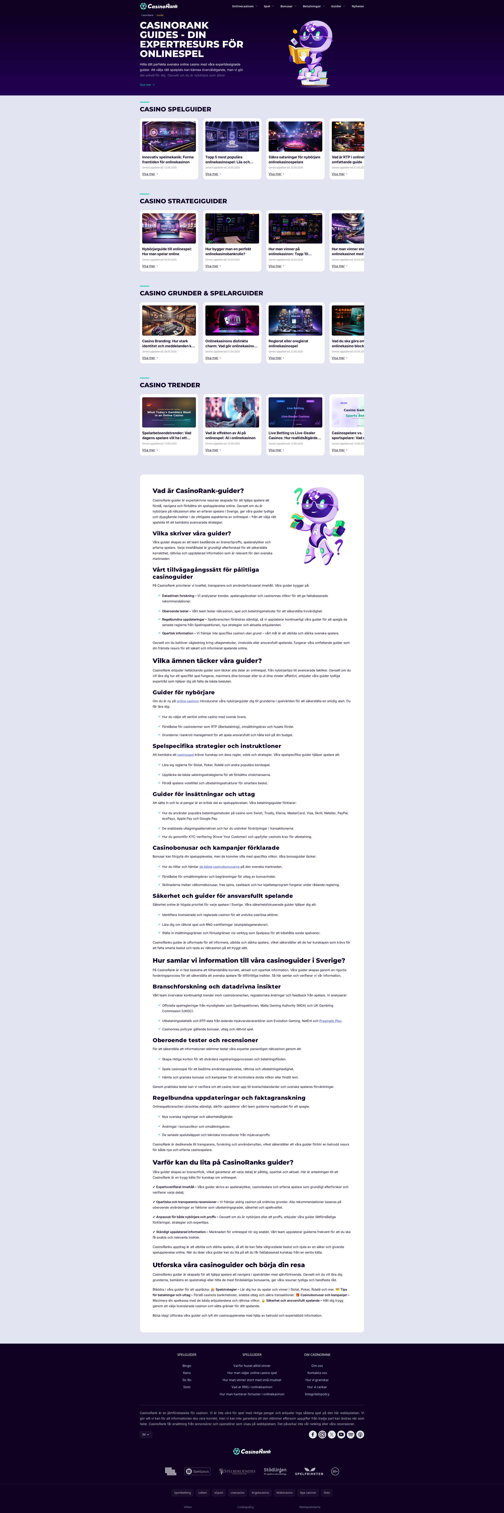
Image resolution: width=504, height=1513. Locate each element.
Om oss (317, 1366)
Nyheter (358, 6)
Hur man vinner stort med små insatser (252, 1380)
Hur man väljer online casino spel (252, 1373)
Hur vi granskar (317, 1380)
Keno (187, 1373)
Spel (267, 6)
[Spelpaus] (197, 1471)
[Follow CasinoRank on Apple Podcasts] (360, 1434)
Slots (187, 1387)
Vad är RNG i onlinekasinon (252, 1387)
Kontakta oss (317, 1373)
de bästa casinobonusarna (219, 867)
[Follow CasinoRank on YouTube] (341, 1434)
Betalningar (312, 6)
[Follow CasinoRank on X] (332, 1434)
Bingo (186, 1366)
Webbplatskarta (309, 1507)
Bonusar (286, 6)
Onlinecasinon (243, 6)
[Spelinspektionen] (170, 1471)
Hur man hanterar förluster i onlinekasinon (252, 1394)
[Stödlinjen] (275, 1471)
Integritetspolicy (317, 1394)
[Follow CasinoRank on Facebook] (313, 1434)
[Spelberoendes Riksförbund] (237, 1471)
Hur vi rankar (317, 1387)
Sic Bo (186, 1380)
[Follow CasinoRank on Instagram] (322, 1434)
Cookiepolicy (245, 1507)
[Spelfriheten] (309, 1471)
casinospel (185, 755)
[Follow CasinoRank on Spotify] (351, 1434)
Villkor (188, 1507)
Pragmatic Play (330, 1021)
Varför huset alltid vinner (252, 1366)
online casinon (188, 701)
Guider (336, 6)
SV (144, 1434)
